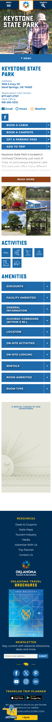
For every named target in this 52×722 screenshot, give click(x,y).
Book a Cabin (17, 125)
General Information (17, 309)
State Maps (26, 529)
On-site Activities (21, 343)
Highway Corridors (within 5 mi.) (23, 320)
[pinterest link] (35, 673)
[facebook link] (16, 673)
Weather (40, 108)
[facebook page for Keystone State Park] (5, 117)
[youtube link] (16, 681)
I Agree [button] (26, 717)
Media (26, 539)
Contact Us (26, 554)
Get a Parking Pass (22, 139)
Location (14, 331)
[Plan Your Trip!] (10, 712)
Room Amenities (19, 377)
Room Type (15, 388)
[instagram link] (26, 681)
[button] (8, 5)
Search (43, 3)
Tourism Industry (26, 534)
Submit (43, 656)
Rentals (13, 366)
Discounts (15, 286)
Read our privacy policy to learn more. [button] (26, 711)
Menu (8, 3)
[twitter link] (26, 673)
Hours (23, 108)
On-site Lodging (19, 354)
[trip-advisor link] (35, 681)
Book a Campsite (20, 132)
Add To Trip (16, 146)
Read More (26, 179)
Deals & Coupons (26, 524)
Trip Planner (26, 549)
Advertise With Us (26, 544)
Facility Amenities (21, 297)
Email (9, 108)
